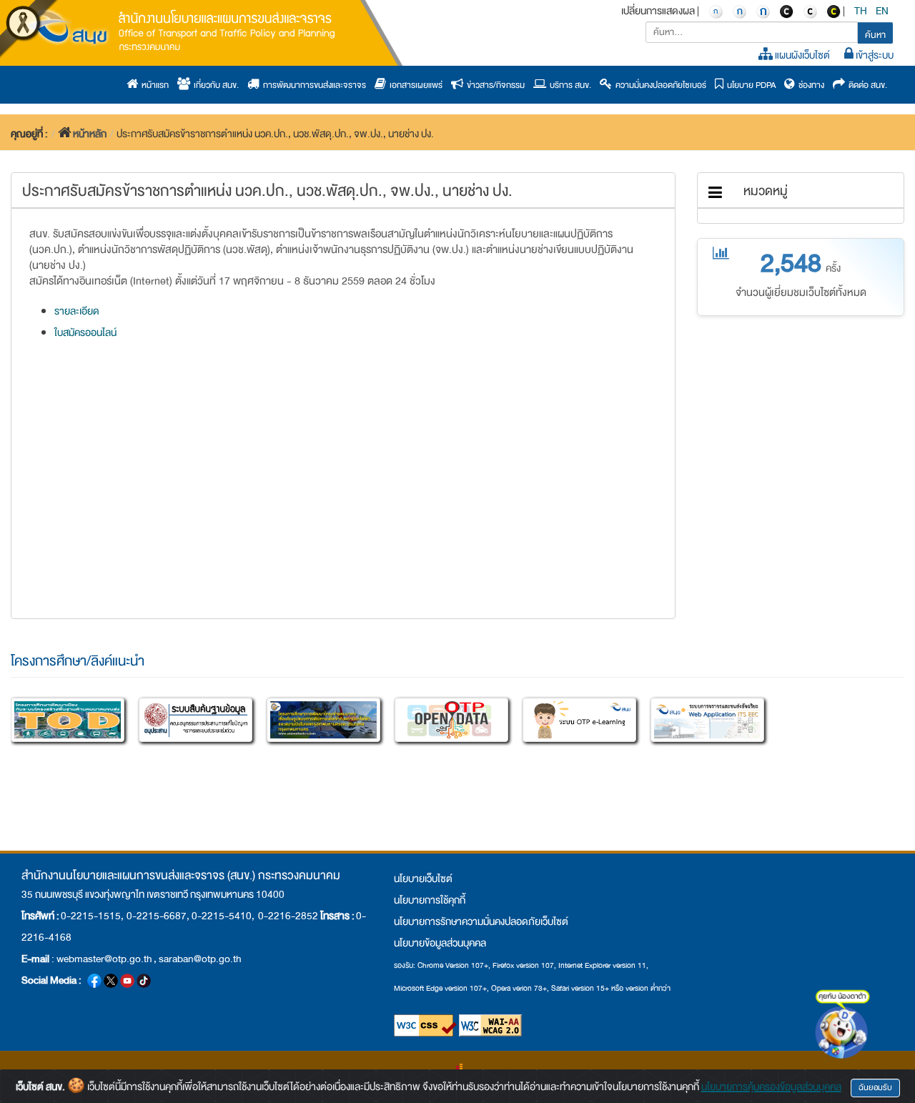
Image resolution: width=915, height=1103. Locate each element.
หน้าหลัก (90, 133)
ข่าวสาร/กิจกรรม (494, 85)
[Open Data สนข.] (451, 720)
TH (861, 10)
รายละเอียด (76, 311)
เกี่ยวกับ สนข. (214, 85)
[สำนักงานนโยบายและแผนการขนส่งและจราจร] (182, 29)
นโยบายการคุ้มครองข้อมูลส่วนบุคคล (771, 1086)
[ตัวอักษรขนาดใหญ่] (763, 10)
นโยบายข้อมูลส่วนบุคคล (440, 942)
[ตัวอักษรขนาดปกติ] (715, 10)
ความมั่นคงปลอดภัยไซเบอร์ (659, 85)
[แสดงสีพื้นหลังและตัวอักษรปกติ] (810, 10)
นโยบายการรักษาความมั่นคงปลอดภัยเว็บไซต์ (481, 921)
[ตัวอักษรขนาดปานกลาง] (739, 10)
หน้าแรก (153, 85)
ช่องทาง (809, 85)
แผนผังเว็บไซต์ (801, 55)
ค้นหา (875, 35)
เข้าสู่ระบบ (874, 55)
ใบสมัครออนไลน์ (85, 332)
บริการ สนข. (568, 85)
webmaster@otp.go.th (104, 958)
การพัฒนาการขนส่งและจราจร (312, 85)
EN (883, 10)
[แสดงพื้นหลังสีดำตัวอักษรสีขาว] (786, 10)
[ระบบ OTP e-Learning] (579, 720)
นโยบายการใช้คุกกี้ (429, 900)
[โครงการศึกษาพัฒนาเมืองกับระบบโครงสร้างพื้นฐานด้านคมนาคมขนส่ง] (67, 720)
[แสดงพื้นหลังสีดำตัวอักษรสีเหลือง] (833, 10)
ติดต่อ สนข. (866, 85)
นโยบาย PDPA (749, 85)
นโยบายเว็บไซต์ (423, 878)
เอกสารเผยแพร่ (414, 85)
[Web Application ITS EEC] (707, 720)
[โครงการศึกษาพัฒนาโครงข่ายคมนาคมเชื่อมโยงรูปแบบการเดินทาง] (323, 720)
